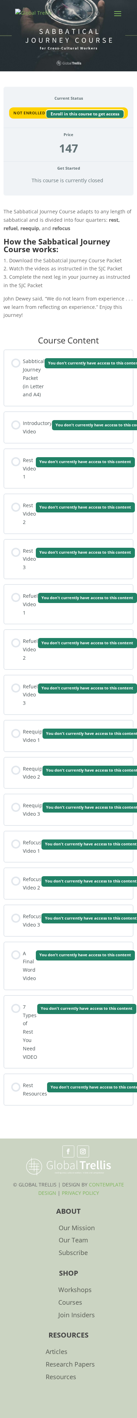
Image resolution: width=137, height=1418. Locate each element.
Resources (61, 1377)
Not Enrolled (29, 112)
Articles (56, 1352)
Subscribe (73, 1253)
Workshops (75, 1290)
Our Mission (77, 1228)
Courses (70, 1302)
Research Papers (70, 1364)
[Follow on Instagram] (83, 1151)
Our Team (73, 1240)
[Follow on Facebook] (68, 1151)
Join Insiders (76, 1315)
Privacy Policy (80, 1193)
